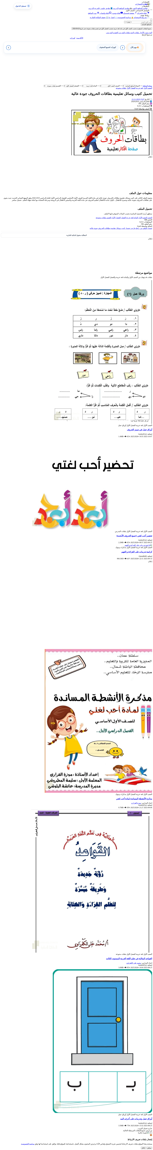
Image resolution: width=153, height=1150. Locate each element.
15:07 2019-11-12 (138, 99)
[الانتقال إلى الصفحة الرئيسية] (147, 4)
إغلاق (143, 1148)
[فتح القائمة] (151, 9)
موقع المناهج (147, 86)
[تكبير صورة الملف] (111, 155)
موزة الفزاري (136, 803)
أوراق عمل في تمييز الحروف (139, 429)
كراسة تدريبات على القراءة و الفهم (136, 552)
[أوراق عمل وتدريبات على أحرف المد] (102, 1112)
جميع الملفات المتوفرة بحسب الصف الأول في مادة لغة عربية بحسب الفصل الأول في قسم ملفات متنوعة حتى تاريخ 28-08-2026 (111, 28)
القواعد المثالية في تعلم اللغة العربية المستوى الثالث (129, 958)
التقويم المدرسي (112, 33)
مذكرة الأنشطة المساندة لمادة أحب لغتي (134, 798)
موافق (149, 1148)
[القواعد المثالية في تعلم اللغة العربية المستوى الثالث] (91, 952)
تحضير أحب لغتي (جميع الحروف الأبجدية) (134, 536)
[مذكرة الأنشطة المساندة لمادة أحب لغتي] (98, 792)
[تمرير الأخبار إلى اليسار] (8, 47)
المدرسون (148, 33)
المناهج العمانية (146, 24)
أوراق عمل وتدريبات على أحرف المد (136, 1119)
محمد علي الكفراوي (133, 963)
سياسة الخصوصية (27, 1144)
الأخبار (141, 33)
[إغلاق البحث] (125, 22)
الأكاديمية (79, 38)
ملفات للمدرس (124, 33)
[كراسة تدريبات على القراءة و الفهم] (138, 545)
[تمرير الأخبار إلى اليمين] (122, 47)
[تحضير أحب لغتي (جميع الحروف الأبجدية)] (91, 529)
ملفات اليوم (134, 33)
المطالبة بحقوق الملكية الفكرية (76, 235)
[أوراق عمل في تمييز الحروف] (102, 423)
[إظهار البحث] (151, 20)
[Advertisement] (85, 69)
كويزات (72, 38)
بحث (128, 22)
